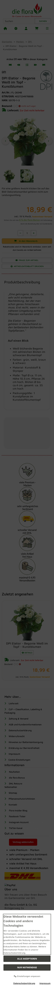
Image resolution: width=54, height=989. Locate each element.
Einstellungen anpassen (28, 976)
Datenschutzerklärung (24, 983)
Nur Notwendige (27, 967)
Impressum (45, 983)
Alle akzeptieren (27, 958)
